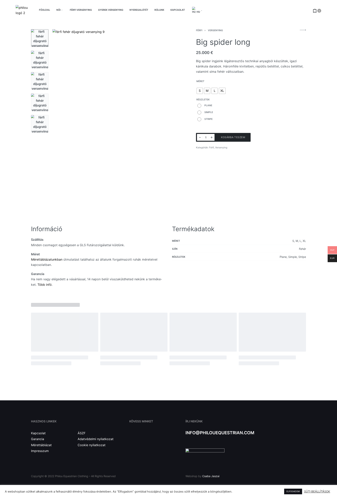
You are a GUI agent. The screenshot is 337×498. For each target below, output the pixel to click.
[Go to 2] (40, 59)
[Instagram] (140, 436)
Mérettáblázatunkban (46, 259)
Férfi (199, 30)
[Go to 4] (40, 102)
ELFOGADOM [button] (293, 491)
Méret (200, 81)
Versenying (215, 30)
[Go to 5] (40, 124)
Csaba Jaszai (210, 476)
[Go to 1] (40, 38)
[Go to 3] (40, 81)
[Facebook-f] (131, 436)
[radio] (200, 91)
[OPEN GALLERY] (114, 122)
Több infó (44, 285)
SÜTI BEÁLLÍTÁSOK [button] (317, 491)
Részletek (203, 99)
